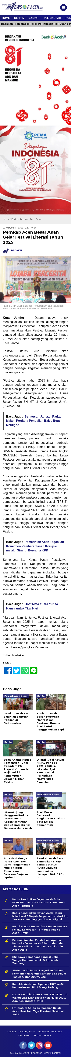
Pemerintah (52, 17)
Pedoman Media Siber (50, 1031)
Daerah (33, 17)
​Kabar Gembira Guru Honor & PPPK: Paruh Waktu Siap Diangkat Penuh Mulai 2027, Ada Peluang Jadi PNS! (40, 997)
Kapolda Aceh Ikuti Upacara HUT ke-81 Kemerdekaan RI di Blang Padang (38, 985)
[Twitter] (15, 668)
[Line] (32, 668)
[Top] (65, 1051)
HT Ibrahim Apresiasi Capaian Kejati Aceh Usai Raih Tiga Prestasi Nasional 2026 (38, 1011)
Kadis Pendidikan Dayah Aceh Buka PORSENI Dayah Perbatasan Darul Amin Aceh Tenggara (38, 902)
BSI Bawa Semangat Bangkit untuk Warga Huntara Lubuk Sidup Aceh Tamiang (35, 960)
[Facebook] (6, 668)
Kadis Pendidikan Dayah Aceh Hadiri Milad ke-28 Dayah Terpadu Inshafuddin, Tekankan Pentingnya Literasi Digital (40, 916)
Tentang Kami (27, 1031)
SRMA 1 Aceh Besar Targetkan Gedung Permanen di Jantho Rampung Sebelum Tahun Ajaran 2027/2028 (39, 973)
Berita (19, 17)
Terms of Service (42, 1035)
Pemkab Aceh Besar (31, 219)
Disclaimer (24, 1035)
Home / (7, 219)
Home (6, 17)
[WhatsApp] (23, 668)
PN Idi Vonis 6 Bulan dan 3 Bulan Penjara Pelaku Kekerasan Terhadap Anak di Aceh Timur (39, 929)
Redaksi (11, 1031)
